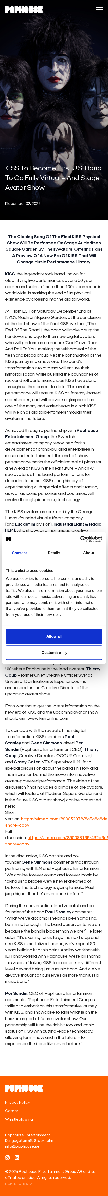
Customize (51, 652)
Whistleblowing (19, 1120)
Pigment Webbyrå (18, 1184)
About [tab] (88, 553)
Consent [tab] (19, 553)
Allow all (54, 636)
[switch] (99, 9)
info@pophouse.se (22, 1147)
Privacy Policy (17, 1103)
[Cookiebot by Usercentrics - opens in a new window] (80, 539)
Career (11, 1111)
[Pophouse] (24, 9)
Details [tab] (54, 553)
